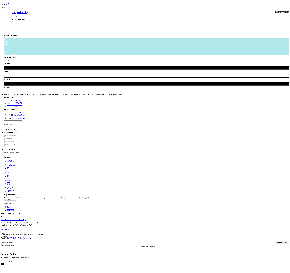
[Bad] (15, 234)
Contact (5, 6)
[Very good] (29, 234)
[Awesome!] (35, 234)
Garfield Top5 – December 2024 (14, 105)
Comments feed (10, 209)
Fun (8, 169)
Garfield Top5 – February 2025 (14, 102)
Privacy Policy (7, 7)
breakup (16, 238)
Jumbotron (26, 238)
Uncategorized (10, 190)
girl (22, 238)
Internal (8, 176)
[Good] (24, 234)
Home (5, 1)
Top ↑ (31, 262)
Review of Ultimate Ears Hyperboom (15, 101)
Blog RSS (8, 261)
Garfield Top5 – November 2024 (14, 106)
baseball (12, 238)
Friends (8, 168)
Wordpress (26, 262)
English (8, 199)
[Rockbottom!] (4, 234)
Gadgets (9, 171)
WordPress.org (10, 210)
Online (7, 127)
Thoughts (9, 188)
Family (8, 167)
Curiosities (9, 164)
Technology (9, 186)
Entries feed (9, 207)
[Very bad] (11, 234)
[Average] (19, 234)
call (20, 238)
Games (8, 173)
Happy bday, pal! (17, 117)
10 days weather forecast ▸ (10, 54)
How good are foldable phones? (20, 114)
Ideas (8, 175)
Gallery (8, 172)
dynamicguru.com (15, 262)
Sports (8, 184)
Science (8, 183)
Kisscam (32, 238)
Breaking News (10, 161)
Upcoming (6, 3)
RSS (5, 8)
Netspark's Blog (20, 12)
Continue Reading (5, 229)
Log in (8, 206)
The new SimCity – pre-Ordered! (21, 118)
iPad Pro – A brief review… (20, 115)
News (8, 179)
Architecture (10, 160)
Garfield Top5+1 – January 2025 (14, 103)
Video (8, 191)
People (8, 180)
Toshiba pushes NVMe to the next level (20, 112)
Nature (8, 178)
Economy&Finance (11, 165)
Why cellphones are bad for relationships (13, 220)
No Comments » (13, 232)
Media (5, 4)
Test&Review (10, 187)
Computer (9, 163)
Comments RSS (15, 261)
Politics (8, 182)
